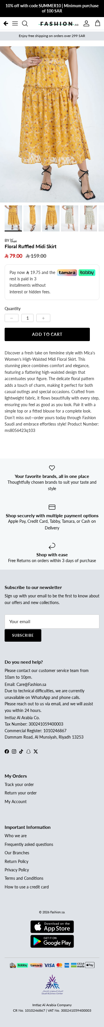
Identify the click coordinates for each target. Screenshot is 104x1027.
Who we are (16, 835)
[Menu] (15, 23)
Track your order (19, 784)
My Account (16, 801)
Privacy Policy (17, 869)
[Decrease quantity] (11, 318)
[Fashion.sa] (58, 23)
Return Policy (16, 861)
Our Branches (17, 852)
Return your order (21, 792)
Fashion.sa (57, 912)
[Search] (27, 23)
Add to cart (47, 334)
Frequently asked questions (29, 844)
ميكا (13, 240)
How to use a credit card (27, 886)
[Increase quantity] (43, 318)
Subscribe (23, 635)
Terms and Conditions (24, 878)
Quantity (13, 308)
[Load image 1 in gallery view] (52, 124)
